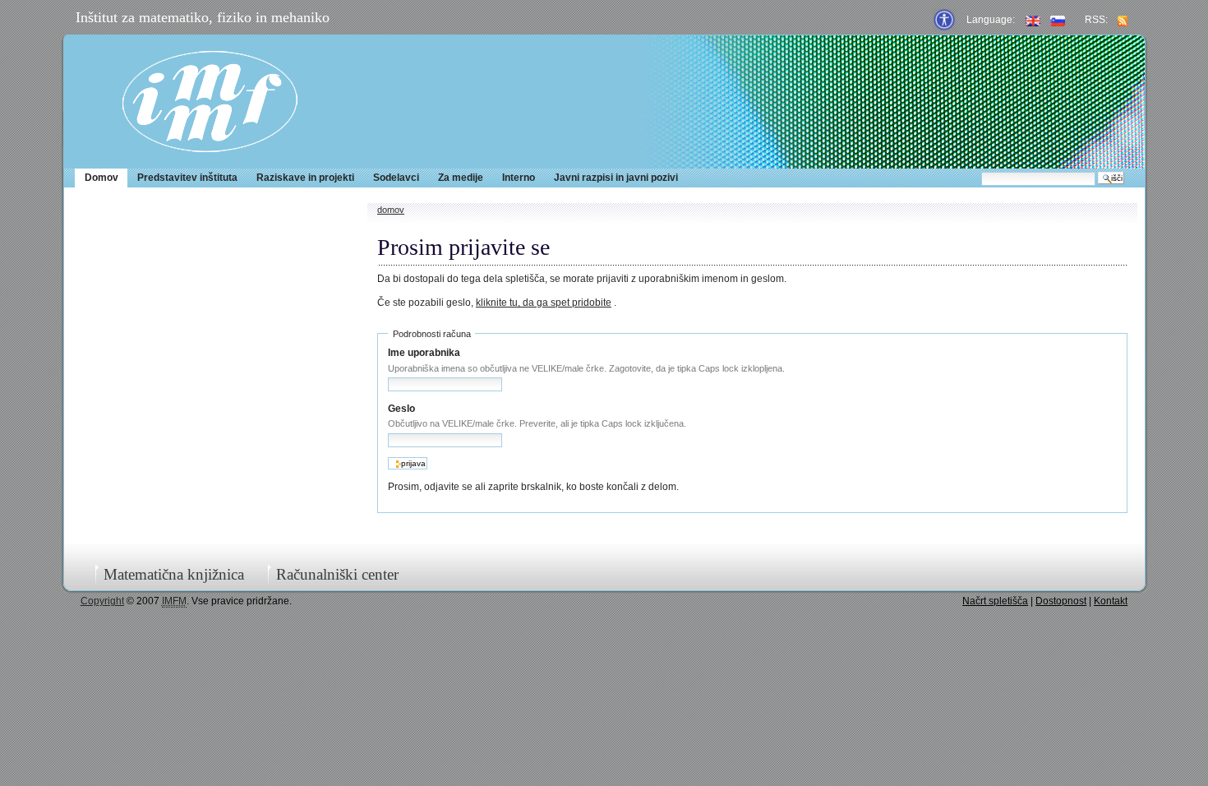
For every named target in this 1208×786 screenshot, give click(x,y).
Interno (518, 178)
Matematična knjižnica (174, 574)
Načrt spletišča (995, 601)
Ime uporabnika (424, 352)
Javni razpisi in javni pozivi (616, 178)
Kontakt (1110, 601)
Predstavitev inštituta (187, 178)
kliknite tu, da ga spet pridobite (543, 302)
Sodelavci (396, 178)
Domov (101, 178)
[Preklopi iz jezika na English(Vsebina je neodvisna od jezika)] (1033, 19)
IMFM (209, 101)
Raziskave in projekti (305, 178)
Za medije (460, 178)
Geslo (401, 408)
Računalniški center (337, 574)
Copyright (102, 601)
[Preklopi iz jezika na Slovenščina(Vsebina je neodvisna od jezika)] (1057, 19)
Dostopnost (1060, 601)
